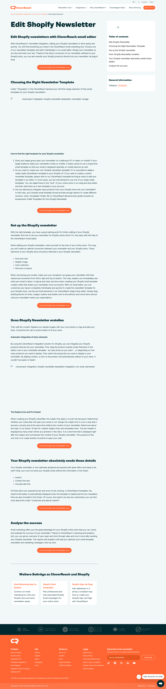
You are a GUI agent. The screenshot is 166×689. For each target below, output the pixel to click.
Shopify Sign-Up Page (82, 584)
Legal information (65, 662)
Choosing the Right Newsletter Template (127, 46)
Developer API (15, 672)
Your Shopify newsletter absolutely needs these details (130, 60)
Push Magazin (16, 665)
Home (13, 14)
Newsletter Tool (16, 659)
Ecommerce (36, 14)
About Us (62, 652)
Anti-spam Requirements (91, 659)
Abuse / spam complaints (92, 662)
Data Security (87, 652)
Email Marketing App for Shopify (25, 586)
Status (37, 659)
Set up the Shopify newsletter (122, 50)
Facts (37, 665)
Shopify (44, 14)
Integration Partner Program (20, 669)
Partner (37, 652)
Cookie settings (88, 669)
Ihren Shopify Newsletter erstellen (124, 54)
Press (61, 659)
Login (151, 2)
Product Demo (16, 656)
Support (144, 2)
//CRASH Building (65, 665)
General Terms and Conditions (93, 665)
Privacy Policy (87, 656)
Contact (61, 656)
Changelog (38, 662)
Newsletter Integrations (23, 14)
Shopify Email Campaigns (49, 586)
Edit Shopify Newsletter (119, 42)
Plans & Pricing (16, 652)
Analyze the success (118, 66)
